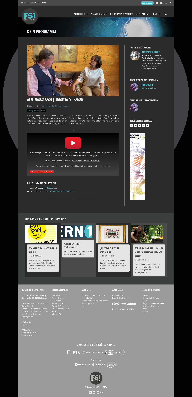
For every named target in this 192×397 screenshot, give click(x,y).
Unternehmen (60, 290)
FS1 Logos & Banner (150, 298)
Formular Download (150, 306)
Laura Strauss (46, 106)
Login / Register (147, 3)
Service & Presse (151, 290)
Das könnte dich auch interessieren (45, 219)
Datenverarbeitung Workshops (95, 301)
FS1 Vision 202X (58, 303)
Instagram (66, 106)
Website (86, 290)
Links (144, 309)
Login (84, 306)
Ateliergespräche (33, 111)
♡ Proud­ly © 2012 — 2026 (96, 387)
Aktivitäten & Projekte (122, 14)
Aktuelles (117, 290)
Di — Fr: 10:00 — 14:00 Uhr (123, 309)
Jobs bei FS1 (57, 314)
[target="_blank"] (170, 3)
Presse (145, 295)
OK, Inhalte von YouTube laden (40, 172)
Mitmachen (142, 14)
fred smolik (147, 84)
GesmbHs (56, 295)
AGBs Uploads (88, 303)
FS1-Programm (50, 188)
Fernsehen (81, 14)
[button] (131, 125)
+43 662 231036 (35, 3)
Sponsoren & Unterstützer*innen (96, 345)
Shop (144, 301)
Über (157, 14)
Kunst (43, 111)
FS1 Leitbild (56, 301)
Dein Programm (57, 106)
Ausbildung (99, 14)
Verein (54, 311)
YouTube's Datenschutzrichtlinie (87, 161)
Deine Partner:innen (60, 309)
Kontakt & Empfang (33, 290)
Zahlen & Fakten (58, 306)
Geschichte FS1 (58, 298)
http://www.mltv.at (148, 88)
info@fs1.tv (24, 3)
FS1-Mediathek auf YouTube (61, 191)
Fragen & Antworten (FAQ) (153, 303)
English (43, 3)
